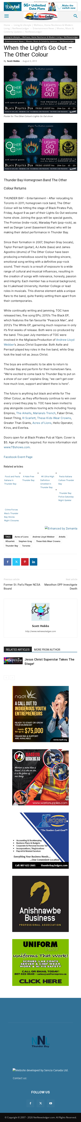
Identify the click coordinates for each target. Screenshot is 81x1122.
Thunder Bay (11, 545)
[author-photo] (40, 620)
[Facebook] (7, 562)
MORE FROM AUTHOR (47, 649)
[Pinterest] (25, 562)
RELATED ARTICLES (18, 649)
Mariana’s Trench (44, 413)
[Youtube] (50, 1103)
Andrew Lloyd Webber (44, 536)
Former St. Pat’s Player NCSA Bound (22, 586)
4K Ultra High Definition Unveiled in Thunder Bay (47, 481)
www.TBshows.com (17, 447)
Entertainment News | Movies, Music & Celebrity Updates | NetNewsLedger (39, 30)
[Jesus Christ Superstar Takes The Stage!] (13, 660)
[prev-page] (6, 677)
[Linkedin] (33, 562)
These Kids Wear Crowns (54, 418)
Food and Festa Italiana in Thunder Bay (12, 480)
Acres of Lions (41, 423)
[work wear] (40, 777)
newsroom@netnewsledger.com (48, 1078)
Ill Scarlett (29, 418)
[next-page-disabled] (12, 677)
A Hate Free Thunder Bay (28, 478)
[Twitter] (16, 562)
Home (7, 25)
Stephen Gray (25, 541)
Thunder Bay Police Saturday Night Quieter (66, 497)
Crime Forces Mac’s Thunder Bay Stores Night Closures (11, 515)
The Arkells (23, 413)
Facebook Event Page (18, 457)
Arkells (62, 536)
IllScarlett (10, 541)
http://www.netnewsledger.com (40, 631)
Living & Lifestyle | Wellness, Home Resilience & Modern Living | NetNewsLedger (41, 37)
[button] (6, 16)
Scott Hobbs (13, 61)
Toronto (26, 545)
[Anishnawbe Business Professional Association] (40, 904)
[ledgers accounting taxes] (40, 841)
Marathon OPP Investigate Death (60, 586)
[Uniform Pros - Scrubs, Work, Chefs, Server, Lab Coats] (40, 962)
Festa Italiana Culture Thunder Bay (66, 480)
